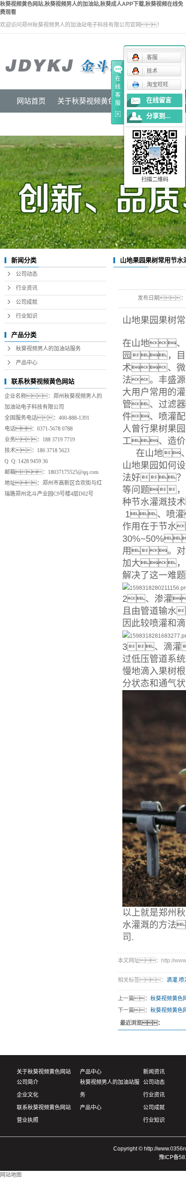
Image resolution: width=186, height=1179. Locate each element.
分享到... (158, 116)
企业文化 (27, 1095)
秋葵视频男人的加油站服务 (48, 349)
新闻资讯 (154, 1072)
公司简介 (27, 1082)
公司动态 (26, 274)
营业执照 (27, 1120)
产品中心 (26, 363)
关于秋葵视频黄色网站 (44, 1072)
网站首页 (31, 101)
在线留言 (159, 100)
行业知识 (26, 316)
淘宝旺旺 (157, 84)
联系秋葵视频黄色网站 (44, 1107)
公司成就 (26, 302)
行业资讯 (26, 288)
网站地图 (11, 1175)
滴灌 (172, 980)
